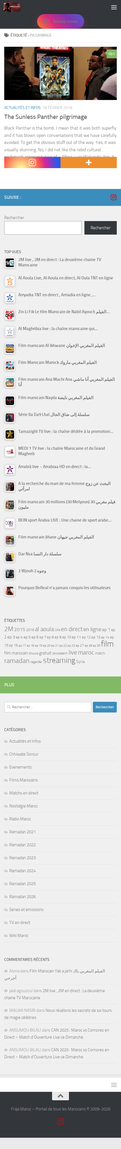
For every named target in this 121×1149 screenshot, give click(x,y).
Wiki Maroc (18, 935)
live (73, 652)
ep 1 (106, 629)
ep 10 (66, 637)
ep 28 (88, 645)
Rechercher (14, 217)
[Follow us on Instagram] (113, 197)
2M (8, 629)
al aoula (44, 629)
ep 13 (95, 637)
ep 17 (22, 645)
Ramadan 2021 (22, 831)
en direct (71, 629)
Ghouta (33, 653)
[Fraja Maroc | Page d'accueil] (15, 7)
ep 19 (38, 645)
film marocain (16, 653)
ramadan (17, 660)
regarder (36, 662)
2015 (19, 629)
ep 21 (55, 645)
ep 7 (42, 637)
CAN (57, 630)
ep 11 (76, 637)
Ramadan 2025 (22, 883)
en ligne (92, 629)
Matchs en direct (23, 793)
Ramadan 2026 (22, 896)
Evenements (20, 767)
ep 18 (30, 645)
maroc (86, 652)
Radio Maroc (20, 818)
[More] (88, 162)
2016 (30, 630)
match (100, 653)
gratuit (45, 653)
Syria (80, 661)
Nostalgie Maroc (23, 806)
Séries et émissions (26, 909)
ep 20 (46, 645)
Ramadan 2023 (22, 857)
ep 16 (13, 645)
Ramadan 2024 (22, 870)
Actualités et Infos (22, 107)
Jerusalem (60, 653)
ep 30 (96, 645)
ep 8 (50, 637)
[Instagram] (32, 162)
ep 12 (86, 637)
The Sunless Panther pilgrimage (45, 117)
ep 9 (58, 637)
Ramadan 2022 (22, 844)
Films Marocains (23, 780)
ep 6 (35, 637)
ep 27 (80, 645)
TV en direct (19, 922)
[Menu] (114, 7)
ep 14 (105, 637)
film (107, 644)
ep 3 (11, 637)
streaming (59, 660)
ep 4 (19, 637)
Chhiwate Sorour (23, 754)
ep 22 (63, 645)
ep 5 (27, 637)
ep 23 (71, 645)
